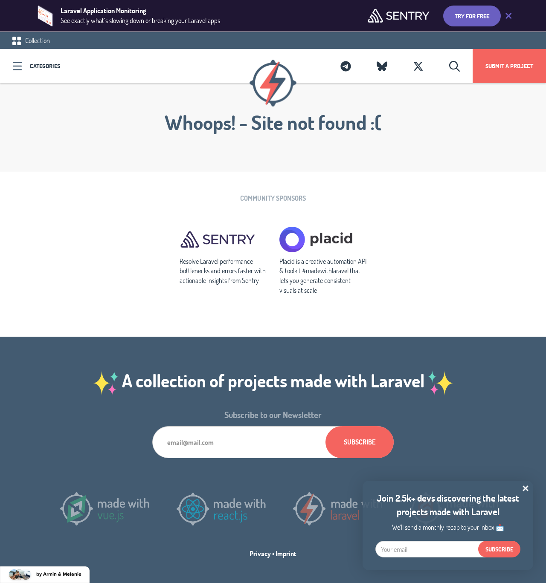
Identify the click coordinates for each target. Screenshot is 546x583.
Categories (45, 66)
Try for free (472, 16)
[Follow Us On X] (418, 66)
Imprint (286, 553)
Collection (37, 40)
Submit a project (509, 66)
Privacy (260, 553)
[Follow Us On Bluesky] (382, 66)
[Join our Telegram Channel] (346, 66)
